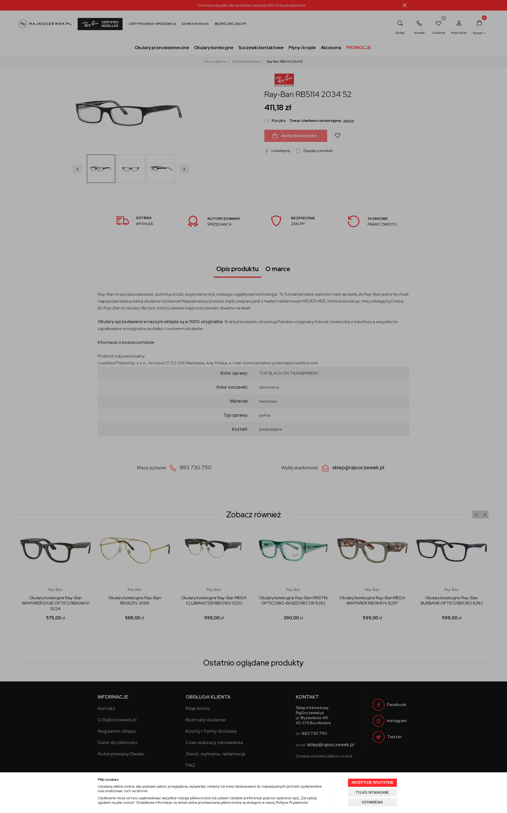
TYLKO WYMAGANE (372, 793)
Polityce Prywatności (292, 802)
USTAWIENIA (372, 802)
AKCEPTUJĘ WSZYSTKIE (372, 782)
